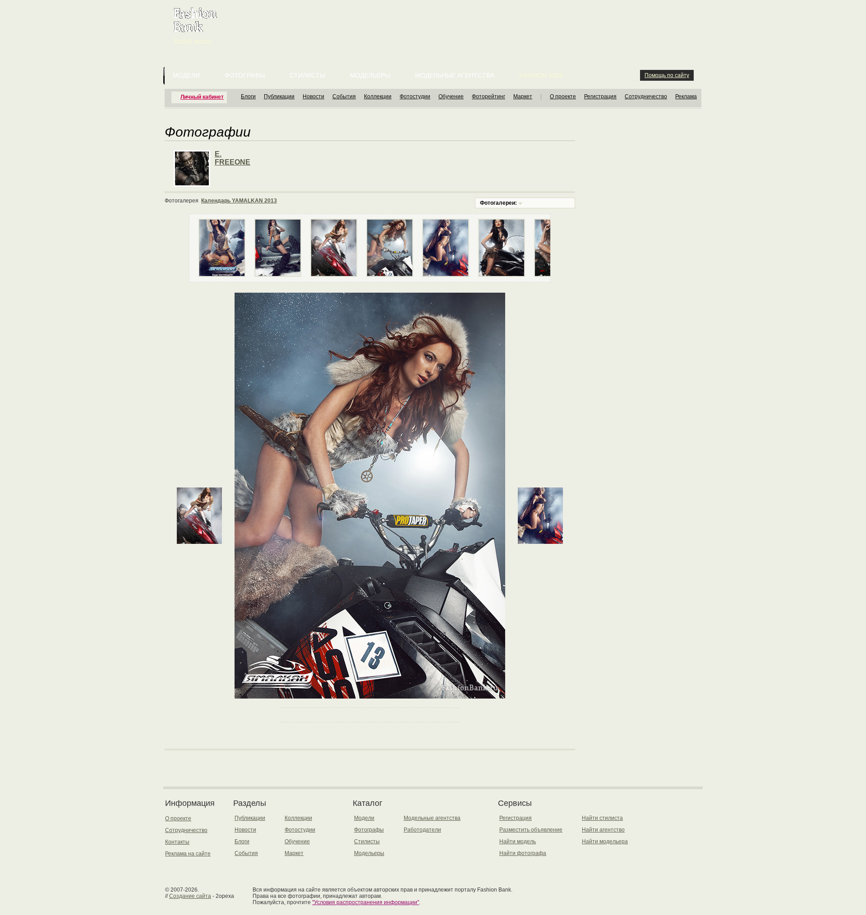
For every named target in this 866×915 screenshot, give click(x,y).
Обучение (451, 96)
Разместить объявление (530, 830)
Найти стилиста (602, 818)
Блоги (248, 96)
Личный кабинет (202, 97)
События (344, 96)
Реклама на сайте (188, 854)
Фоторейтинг (488, 96)
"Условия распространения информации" (365, 902)
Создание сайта (190, 896)
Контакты (177, 842)
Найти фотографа (522, 853)
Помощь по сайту (667, 75)
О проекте (563, 96)
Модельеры (370, 75)
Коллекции (378, 96)
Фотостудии (415, 96)
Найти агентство (603, 830)
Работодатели (422, 830)
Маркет (522, 96)
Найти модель (517, 841)
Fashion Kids (541, 75)
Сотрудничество (646, 96)
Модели (186, 75)
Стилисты (307, 75)
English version (193, 41)
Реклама (686, 96)
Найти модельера (605, 841)
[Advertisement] (435, 22)
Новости (313, 96)
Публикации (279, 96)
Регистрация (600, 96)
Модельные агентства (454, 75)
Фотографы (245, 75)
